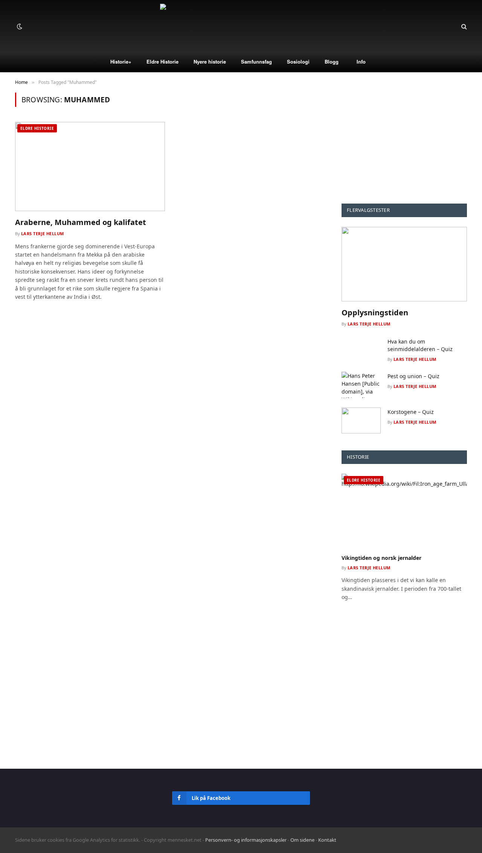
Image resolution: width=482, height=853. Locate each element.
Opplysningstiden (375, 312)
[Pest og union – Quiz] (361, 385)
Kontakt (327, 839)
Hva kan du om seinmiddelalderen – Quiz (420, 345)
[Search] (463, 26)
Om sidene (302, 839)
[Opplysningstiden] (404, 264)
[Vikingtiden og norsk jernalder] (404, 511)
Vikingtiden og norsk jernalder (381, 557)
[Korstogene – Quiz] (361, 420)
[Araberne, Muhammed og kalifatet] (90, 166)
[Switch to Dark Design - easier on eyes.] (19, 26)
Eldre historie (37, 128)
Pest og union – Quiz (413, 376)
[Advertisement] (404, 140)
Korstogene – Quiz (410, 411)
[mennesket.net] (241, 26)
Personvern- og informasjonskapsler (246, 839)
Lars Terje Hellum (42, 233)
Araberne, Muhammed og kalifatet (80, 222)
